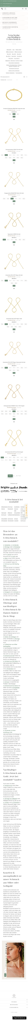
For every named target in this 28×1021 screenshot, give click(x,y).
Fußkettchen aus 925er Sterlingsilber (10, 645)
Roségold (7, 592)
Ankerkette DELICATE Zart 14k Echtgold (14, 452)
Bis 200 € (14, 56)
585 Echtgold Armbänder (24, 514)
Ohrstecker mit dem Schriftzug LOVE (9, 731)
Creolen (7, 802)
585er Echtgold (9, 51)
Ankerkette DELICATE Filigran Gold (14, 318)
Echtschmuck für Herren (11, 685)
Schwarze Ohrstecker (11, 519)
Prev (10, 476)
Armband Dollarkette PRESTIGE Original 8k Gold (14, 108)
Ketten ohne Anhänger (14, 70)
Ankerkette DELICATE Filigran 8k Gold (14, 275)
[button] (26, 510)
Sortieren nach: (3, 79)
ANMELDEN (5, 975)
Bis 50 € (19, 54)
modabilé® (5, 9)
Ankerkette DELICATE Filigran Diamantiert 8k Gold (14, 362)
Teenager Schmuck (3, 514)
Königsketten (19, 73)
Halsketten (7, 545)
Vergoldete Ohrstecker (4, 519)
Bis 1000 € (16, 58)
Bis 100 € (8, 56)
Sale (13, 49)
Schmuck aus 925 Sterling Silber (11, 565)
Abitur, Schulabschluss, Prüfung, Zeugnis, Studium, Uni (14, 65)
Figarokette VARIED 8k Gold (14, 234)
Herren (9, 554)
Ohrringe (7, 547)
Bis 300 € (19, 56)
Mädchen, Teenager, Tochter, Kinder (14, 60)
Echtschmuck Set (9, 655)
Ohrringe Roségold (10, 508)
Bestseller (9, 49)
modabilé (15, 1012)
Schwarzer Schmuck (14, 68)
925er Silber (18, 49)
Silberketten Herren (4, 508)
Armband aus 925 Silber (11, 661)
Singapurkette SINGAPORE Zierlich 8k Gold (14, 193)
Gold (13, 556)
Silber (6, 558)
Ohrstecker (17, 547)
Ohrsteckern (10, 669)
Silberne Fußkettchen (11, 514)
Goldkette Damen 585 (16, 509)
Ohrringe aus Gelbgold (11, 798)
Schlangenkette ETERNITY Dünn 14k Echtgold (14, 405)
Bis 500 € (11, 58)
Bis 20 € (9, 54)
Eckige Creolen (16, 519)
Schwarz (16, 592)
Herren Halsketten (10, 73)
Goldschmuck (8, 785)
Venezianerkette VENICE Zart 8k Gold (14, 149)
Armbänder (15, 545)
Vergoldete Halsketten (14, 62)
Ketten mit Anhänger (10, 637)
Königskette (16, 687)
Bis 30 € (14, 54)
